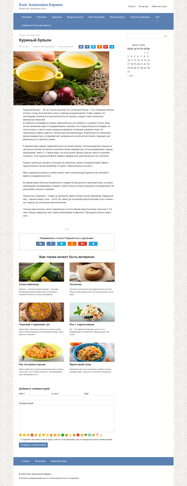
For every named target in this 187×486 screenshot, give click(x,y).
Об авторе (143, 6)
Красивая (26, 17)
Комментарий (26, 403)
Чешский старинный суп (34, 324)
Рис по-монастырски (32, 364)
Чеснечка (76, 284)
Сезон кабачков (29, 284)
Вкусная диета (117, 17)
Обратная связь (159, 6)
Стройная (41, 17)
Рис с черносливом (82, 324)
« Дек (130, 75)
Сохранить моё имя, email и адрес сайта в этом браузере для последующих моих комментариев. (67, 439)
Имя (22, 393)
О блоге (131, 6)
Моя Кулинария (96, 17)
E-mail (55, 393)
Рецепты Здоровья (140, 17)
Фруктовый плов (80, 364)
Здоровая (57, 17)
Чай (157, 17)
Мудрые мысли (75, 17)
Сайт (86, 393)
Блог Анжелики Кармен (41, 4)
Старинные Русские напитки (36, 25)
